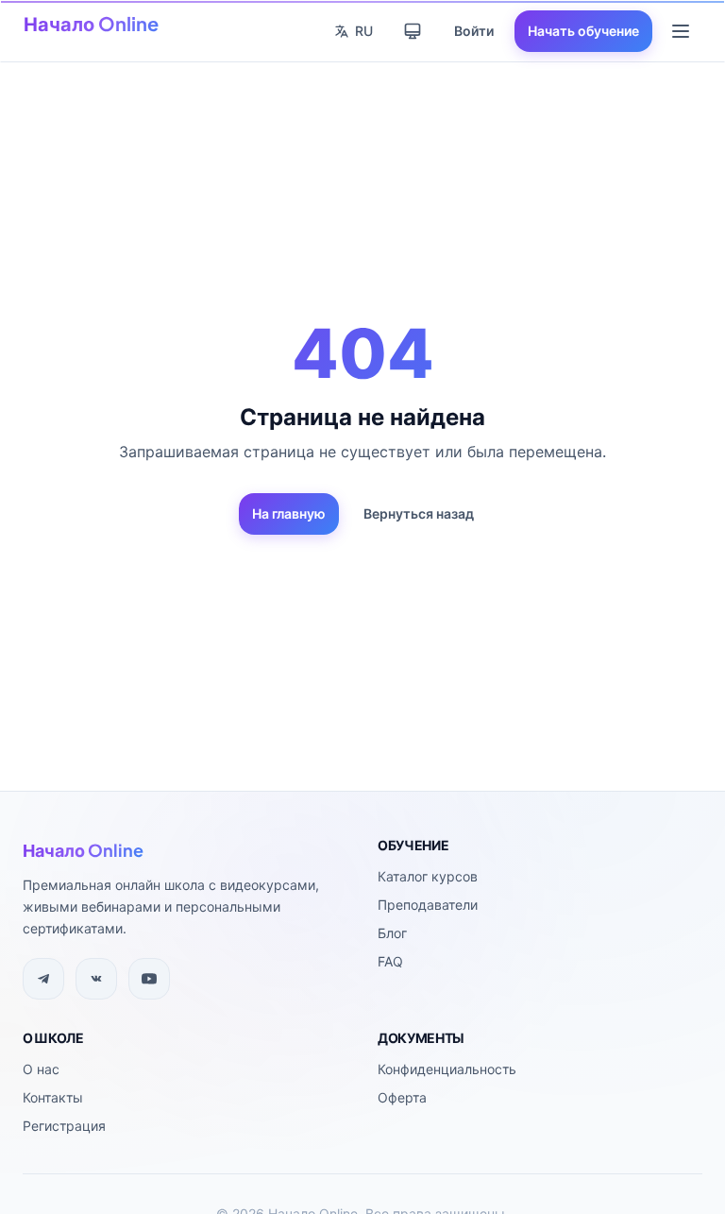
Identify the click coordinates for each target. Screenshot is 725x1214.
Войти (474, 31)
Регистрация (64, 1126)
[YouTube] (149, 979)
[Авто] (412, 31)
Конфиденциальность (447, 1069)
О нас (41, 1069)
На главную (289, 513)
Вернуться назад (418, 513)
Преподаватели (428, 905)
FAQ (390, 961)
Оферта (402, 1097)
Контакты (53, 1097)
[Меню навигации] (680, 31)
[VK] (96, 979)
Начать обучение (583, 31)
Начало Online (91, 23)
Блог (392, 933)
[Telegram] (43, 979)
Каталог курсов (428, 876)
